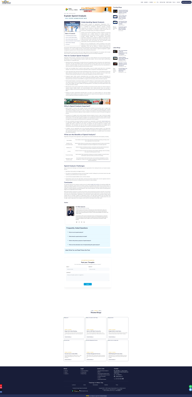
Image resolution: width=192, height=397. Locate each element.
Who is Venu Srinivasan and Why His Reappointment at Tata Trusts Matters (123, 52)
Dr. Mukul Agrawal (80, 206)
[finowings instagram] (119, 379)
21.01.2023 (71, 18)
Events (99, 377)
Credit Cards (168, 2)
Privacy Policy (83, 372)
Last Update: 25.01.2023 (78, 18)
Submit (87, 284)
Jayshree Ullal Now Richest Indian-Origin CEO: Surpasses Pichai (123, 58)
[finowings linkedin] (121, 379)
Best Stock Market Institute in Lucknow (103, 371)
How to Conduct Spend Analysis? (71, 37)
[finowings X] (1, 390)
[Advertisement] (87, 298)
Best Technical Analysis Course (103, 373)
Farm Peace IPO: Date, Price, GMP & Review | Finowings (123, 22)
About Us (66, 370)
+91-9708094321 (119, 374)
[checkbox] (88, 111)
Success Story (121, 55)
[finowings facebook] (117, 379)
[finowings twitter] (115, 379)
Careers (66, 372)
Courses (151, 2)
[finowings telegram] (190, 389)
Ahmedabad (95, 385)
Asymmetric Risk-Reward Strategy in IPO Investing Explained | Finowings (123, 11)
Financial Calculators (102, 376)
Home (142, 2)
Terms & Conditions (84, 370)
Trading (120, 13)
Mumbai (106, 385)
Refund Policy (83, 373)
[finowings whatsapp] (190, 386)
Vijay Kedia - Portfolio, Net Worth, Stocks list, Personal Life (123, 64)
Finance (66, 18)
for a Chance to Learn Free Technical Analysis (98, 396)
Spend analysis (105, 121)
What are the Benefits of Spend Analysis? (73, 40)
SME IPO (120, 25)
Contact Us (66, 373)
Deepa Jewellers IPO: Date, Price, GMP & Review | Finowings (123, 17)
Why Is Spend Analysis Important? (72, 39)
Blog (155, 2)
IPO (119, 19)
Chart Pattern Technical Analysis (104, 374)
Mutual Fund (162, 2)
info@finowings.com (119, 376)
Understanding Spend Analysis (71, 35)
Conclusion (68, 44)
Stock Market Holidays (102, 379)
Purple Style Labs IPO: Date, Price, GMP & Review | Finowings (123, 28)
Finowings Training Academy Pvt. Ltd (113, 388)
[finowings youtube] (123, 379)
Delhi (85, 385)
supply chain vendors (95, 184)
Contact (178, 2)
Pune (117, 385)
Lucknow (74, 385)
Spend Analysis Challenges (70, 42)
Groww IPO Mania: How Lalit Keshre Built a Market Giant (123, 70)
